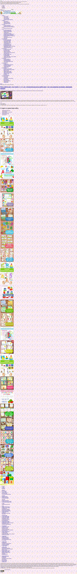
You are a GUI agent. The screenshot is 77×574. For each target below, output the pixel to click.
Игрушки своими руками (8, 68)
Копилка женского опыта (6, 504)
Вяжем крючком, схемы (7, 71)
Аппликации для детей (7, 49)
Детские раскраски (7, 55)
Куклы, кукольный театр (7, 54)
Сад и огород (6, 62)
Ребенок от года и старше (8, 31)
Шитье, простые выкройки (8, 72)
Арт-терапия (6, 21)
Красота (3, 15)
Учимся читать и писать (5, 519)
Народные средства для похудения (9, 26)
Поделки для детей (7, 50)
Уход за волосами (4, 492)
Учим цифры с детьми (7, 41)
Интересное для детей (7, 57)
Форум (1, 83)
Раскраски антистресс (7, 80)
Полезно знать (6, 82)
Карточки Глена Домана (7, 44)
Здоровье (3, 20)
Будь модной (6, 76)
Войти (2, 10)
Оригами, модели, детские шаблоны (9, 52)
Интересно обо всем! (5, 75)
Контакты (3, 488)
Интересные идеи (5, 554)
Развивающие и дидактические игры (17, 90)
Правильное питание (7, 23)
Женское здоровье (5, 496)
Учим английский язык (7, 39)
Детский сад (6, 36)
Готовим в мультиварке (7, 65)
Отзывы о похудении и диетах (6, 501)
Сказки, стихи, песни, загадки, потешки (10, 56)
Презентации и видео (5, 523)
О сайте (3, 6)
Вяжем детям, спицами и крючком (9, 69)
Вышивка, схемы (6, 73)
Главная (3, 5)
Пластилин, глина (5, 528)
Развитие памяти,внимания (6, 510)
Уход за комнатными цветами (8, 61)
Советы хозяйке (4, 545)
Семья (3, 27)
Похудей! (3, 24)
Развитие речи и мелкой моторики (38, 90)
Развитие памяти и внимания (8, 34)
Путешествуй (6, 77)
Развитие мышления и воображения (9, 35)
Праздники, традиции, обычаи (8, 78)
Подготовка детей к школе (8, 37)
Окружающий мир (7, 43)
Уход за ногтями (6, 18)
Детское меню (6, 63)
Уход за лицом (6, 16)
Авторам (3, 7)
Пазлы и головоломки (7, 51)
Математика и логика (5, 518)
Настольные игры (6, 53)
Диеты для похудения (7, 25)
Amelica (2, 567)
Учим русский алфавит (7, 40)
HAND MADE (4, 67)
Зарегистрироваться (8, 10)
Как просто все (6, 81)
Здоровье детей (6, 32)
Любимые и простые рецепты (8, 64)
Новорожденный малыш (7, 30)
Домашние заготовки (7, 66)
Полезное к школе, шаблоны (8, 47)
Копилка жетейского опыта (8, 28)
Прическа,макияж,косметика (6, 494)
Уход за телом (6, 17)
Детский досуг (4, 48)
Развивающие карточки (7, 45)
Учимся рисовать (4, 532)
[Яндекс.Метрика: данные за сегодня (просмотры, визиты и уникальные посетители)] (7, 569)
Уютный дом (4, 58)
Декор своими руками (7, 59)
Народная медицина (7, 22)
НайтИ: (1, 9)
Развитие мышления (5, 511)
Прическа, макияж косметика (8, 19)
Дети (3, 29)
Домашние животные (7, 60)
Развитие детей (4, 38)
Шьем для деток (6, 70)
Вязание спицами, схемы (6, 550)
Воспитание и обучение (7, 33)
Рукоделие (5, 74)
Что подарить (4, 559)
